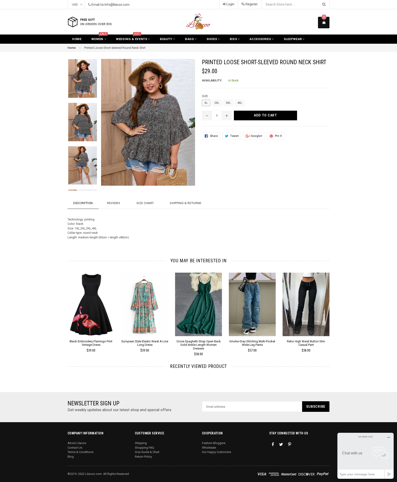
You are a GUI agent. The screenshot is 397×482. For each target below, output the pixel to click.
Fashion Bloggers (213, 443)
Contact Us (75, 447)
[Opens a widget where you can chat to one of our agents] (365, 455)
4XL (239, 102)
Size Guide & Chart (147, 452)
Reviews (113, 203)
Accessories (261, 39)
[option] (79, 81)
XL (206, 102)
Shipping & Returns (185, 203)
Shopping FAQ (144, 447)
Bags (190, 39)
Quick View (91, 309)
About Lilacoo (77, 443)
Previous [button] (61, 308)
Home (77, 39)
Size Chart (145, 203)
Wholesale (209, 447)
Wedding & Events (132, 38)
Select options (91, 301)
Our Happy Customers (216, 452)
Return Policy (143, 456)
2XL (216, 102)
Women (99, 38)
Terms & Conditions (81, 452)
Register (251, 4)
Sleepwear (293, 39)
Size (205, 96)
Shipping (141, 443)
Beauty (166, 39)
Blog (71, 456)
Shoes (212, 39)
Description (83, 203)
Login (230, 4)
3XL (228, 102)
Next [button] (336, 308)
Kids (234, 39)
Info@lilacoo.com (117, 4)
